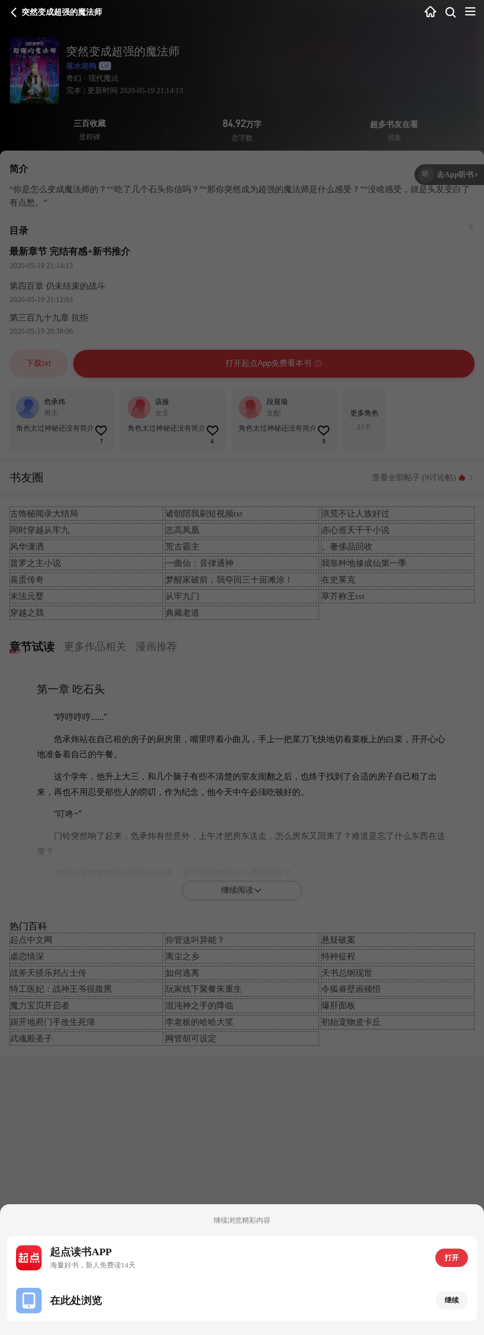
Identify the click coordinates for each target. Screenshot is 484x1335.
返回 (14, 12)
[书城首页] (430, 13)
